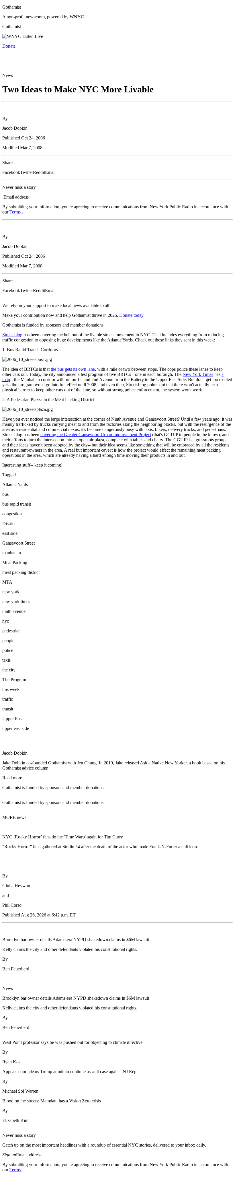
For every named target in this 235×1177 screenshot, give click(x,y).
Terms (15, 211)
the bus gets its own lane (73, 369)
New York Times (198, 374)
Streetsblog (12, 334)
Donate (8, 46)
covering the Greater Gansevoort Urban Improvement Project (95, 434)
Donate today (131, 315)
